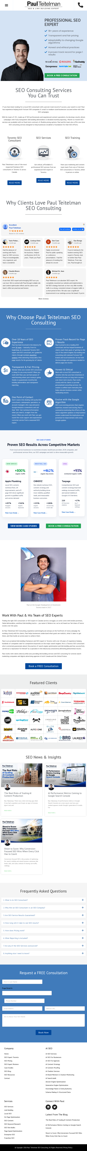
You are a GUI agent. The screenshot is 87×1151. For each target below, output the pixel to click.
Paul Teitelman (15, 228)
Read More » (8, 810)
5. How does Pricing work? (14, 930)
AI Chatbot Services (53, 1071)
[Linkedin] (48, 1107)
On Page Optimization (12, 1117)
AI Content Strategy (53, 1064)
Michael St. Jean (58, 271)
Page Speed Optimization (13, 1131)
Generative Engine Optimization (57, 1085)
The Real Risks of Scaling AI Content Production (17, 794)
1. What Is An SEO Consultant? (15, 900)
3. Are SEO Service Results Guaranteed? (19, 915)
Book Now (43, 1032)
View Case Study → (12, 513)
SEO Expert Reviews (11, 1064)
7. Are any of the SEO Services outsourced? (20, 946)
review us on (77, 229)
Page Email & (7, 988)
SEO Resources (9, 1075)
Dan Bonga (78, 241)
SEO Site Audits (9, 1127)
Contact (7, 1078)
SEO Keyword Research (12, 1124)
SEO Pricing (8, 1061)
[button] (6, 5)
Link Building (8, 1110)
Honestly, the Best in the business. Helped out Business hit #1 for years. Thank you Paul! (32, 254)
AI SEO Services (51, 1054)
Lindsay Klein (35, 241)
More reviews (44, 299)
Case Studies (8, 1068)
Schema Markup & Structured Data (58, 1092)
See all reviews (65, 229)
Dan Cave (55, 241)
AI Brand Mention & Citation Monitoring (60, 1075)
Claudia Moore (14, 271)
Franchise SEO (9, 1138)
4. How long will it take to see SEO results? (21, 923)
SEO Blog (7, 1071)
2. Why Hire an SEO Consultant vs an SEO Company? (24, 907)
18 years (18, 347)
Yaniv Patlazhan (14, 241)
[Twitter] (54, 1107)
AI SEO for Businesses (53, 1057)
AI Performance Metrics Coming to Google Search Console (65, 794)
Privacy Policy (67, 1148)
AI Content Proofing (53, 1068)
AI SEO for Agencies (53, 1061)
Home (6, 1054)
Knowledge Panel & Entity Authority (59, 1089)
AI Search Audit (51, 1078)
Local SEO (8, 1113)
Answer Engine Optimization (56, 1082)
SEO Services (8, 1106)
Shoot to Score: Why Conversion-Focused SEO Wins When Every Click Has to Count (21, 851)
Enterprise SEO (9, 1134)
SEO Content (8, 1120)
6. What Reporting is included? (15, 938)
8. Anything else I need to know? (16, 953)
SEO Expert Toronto (11, 1057)
